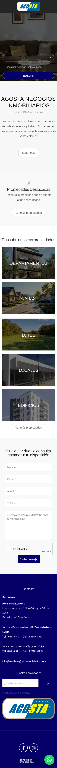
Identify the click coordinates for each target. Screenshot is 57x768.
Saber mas (28, 152)
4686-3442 (10, 636)
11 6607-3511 (32, 636)
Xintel (35, 759)
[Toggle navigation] (5, 6)
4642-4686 (10, 651)
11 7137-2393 (33, 651)
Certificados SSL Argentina (16, 693)
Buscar (28, 75)
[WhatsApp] (49, 760)
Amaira (37, 762)
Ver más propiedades (28, 212)
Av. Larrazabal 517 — (23, 646)
